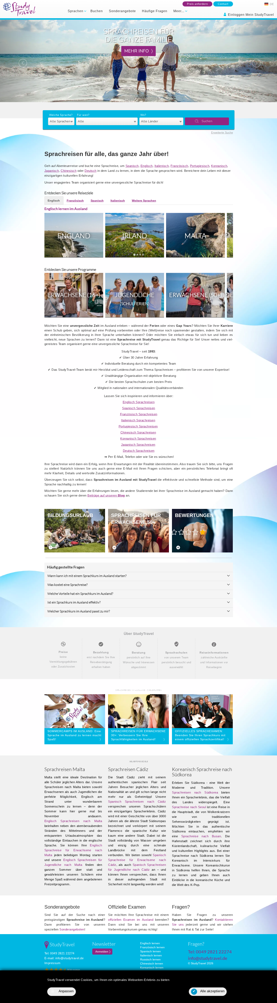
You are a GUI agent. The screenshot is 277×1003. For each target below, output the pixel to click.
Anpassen (62, 991)
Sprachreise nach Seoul (189, 807)
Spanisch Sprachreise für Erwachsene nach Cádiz (137, 859)
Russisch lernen (150, 959)
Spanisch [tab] (97, 200)
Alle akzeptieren (208, 991)
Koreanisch (219, 166)
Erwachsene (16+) (73, 294)
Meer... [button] (179, 11)
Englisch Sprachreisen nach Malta (73, 821)
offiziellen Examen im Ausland (130, 919)
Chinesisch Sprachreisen (138, 432)
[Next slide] (227, 235)
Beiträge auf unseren (106, 495)
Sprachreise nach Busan (201, 836)
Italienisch (162, 166)
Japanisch (51, 170)
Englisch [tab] (54, 200)
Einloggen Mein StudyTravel (250, 14)
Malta (195, 235)
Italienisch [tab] (118, 200)
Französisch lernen (152, 947)
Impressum (52, 963)
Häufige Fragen (154, 11)
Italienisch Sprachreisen (138, 420)
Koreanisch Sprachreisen (138, 438)
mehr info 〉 (138, 51)
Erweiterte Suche (222, 132)
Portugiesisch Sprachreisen (138, 426)
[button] (21, 61)
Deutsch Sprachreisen (139, 450)
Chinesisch (68, 170)
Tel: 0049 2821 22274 (59, 953)
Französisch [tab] (75, 200)
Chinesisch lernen (151, 963)
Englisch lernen (150, 943)
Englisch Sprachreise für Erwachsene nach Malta (73, 850)
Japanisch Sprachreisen (138, 444)
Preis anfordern (197, 3)
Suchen (207, 121)
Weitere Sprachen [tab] (144, 200)
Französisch (179, 166)
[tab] (134, 254)
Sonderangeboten (71, 929)
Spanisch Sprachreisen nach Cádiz (137, 801)
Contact (223, 3)
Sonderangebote (122, 11)
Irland (134, 235)
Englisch (147, 166)
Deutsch (91, 170)
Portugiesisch (199, 166)
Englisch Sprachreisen (139, 402)
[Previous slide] (50, 235)
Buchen (96, 11)
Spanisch (132, 166)
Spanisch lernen (150, 951)
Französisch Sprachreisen (138, 414)
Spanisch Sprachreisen (138, 408)
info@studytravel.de (69, 958)
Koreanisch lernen (151, 967)
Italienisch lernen (151, 955)
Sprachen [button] (76, 11)
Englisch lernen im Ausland (65, 208)
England (73, 235)
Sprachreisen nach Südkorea (195, 792)
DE (271, 4)
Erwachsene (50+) (195, 294)
